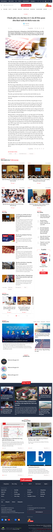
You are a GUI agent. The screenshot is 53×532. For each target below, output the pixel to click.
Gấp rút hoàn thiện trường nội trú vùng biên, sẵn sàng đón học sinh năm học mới (26, 403)
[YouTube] (45, 1)
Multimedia (5, 321)
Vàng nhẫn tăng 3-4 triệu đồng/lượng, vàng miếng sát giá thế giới (24, 248)
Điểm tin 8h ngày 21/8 (13, 375)
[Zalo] (43, 1)
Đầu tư (10, 9)
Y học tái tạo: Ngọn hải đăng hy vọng (42, 350)
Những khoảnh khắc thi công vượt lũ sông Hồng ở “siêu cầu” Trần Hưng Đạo (44, 412)
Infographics (43, 321)
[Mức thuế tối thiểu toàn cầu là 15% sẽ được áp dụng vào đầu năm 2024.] (26, 38)
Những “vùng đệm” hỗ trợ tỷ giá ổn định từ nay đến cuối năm (9, 309)
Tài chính (15, 9)
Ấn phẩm (43, 249)
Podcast (38, 321)
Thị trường (32, 9)
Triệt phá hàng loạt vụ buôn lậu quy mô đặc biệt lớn (45, 397)
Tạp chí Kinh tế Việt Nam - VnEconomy (44, 529)
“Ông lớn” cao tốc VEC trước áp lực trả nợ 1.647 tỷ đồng (45, 244)
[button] (27, 316)
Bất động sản (46, 9)
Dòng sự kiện (26, 421)
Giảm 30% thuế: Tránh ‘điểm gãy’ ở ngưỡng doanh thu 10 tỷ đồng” (45, 238)
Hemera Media (18, 528)
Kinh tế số (20, 9)
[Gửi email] (39, 28)
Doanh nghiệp (39, 9)
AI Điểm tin (26, 356)
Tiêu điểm (5, 9)
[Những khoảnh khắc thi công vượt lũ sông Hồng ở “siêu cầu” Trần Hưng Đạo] (45, 404)
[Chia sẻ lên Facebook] (35, 28)
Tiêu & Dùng (11, 1)
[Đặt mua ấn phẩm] (48, 5)
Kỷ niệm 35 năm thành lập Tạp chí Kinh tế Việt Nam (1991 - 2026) (38, 439)
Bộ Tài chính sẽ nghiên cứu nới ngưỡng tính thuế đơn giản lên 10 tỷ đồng (24, 309)
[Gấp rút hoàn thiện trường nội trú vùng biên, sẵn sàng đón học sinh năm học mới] (26, 393)
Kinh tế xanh (26, 9)
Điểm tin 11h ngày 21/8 (13, 367)
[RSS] (19, 520)
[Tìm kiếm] (4, 5)
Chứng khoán (4, 1)
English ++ (33, 1)
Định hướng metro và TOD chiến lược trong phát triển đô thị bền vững (12, 439)
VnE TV (19, 1)
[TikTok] (48, 1)
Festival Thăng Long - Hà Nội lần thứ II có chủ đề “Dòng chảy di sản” (6, 411)
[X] (40, 1)
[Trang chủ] (1, 9)
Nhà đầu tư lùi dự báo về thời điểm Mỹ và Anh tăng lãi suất (24, 263)
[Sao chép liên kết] (41, 28)
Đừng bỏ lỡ (5, 294)
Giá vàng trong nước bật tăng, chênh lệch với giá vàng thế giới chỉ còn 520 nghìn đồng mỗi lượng (44, 230)
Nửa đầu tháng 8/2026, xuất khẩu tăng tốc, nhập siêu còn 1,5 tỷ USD (45, 222)
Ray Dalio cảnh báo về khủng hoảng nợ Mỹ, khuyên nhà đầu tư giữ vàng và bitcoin (24, 277)
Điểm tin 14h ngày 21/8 (13, 360)
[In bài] (9, 28)
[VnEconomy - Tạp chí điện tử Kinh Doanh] (26, 480)
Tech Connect (26, 1)
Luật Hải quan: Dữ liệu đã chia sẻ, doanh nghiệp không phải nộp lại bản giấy (24, 216)
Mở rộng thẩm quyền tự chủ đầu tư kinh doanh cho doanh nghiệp (7, 397)
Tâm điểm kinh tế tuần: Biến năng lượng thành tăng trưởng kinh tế (42, 336)
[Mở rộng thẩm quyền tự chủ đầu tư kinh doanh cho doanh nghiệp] (7, 390)
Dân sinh (3, 163)
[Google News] (50, 1)
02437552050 (31, 509)
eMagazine (48, 321)
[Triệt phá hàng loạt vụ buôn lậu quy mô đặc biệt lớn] (45, 390)
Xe (16, 1)
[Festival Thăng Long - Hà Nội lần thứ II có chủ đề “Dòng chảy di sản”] (7, 404)
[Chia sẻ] (43, 28)
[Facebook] (38, 1)
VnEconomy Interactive (33, 467)
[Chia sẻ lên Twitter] (37, 28)
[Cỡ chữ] (11, 28)
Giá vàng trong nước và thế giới (9, 467)
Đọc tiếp (4, 212)
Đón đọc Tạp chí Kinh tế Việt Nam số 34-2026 (24, 235)
